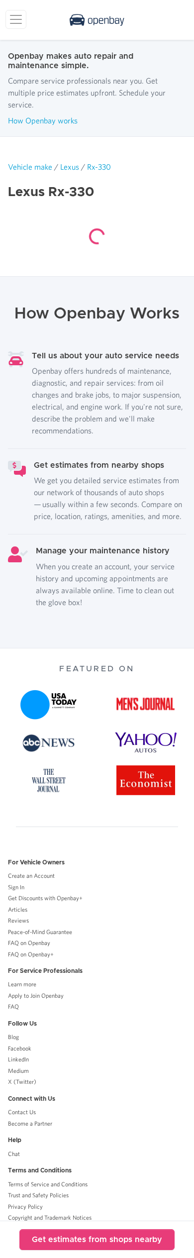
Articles (17, 909)
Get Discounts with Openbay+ (45, 898)
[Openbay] (97, 20)
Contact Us (22, 1112)
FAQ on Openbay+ (31, 954)
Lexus (69, 166)
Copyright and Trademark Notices (50, 1217)
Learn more (22, 984)
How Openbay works (43, 120)
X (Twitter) (22, 1081)
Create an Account (31, 875)
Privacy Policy (25, 1206)
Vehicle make (30, 166)
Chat (14, 1154)
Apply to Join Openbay (36, 995)
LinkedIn (18, 1059)
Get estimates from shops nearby (97, 1240)
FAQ (13, 1006)
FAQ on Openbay (29, 943)
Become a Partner (30, 1123)
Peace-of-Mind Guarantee (40, 932)
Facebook (19, 1048)
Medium (18, 1070)
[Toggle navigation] (15, 19)
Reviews (18, 920)
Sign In (16, 887)
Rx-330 (99, 166)
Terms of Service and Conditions (48, 1184)
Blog (13, 1037)
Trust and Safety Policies (38, 1195)
